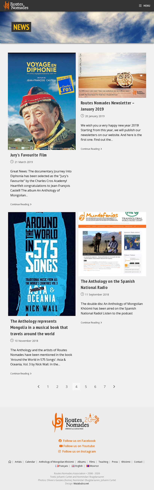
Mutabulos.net (81, 483)
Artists (18, 461)
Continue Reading (21, 204)
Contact (138, 461)
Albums (82, 461)
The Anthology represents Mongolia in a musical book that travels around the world (39, 327)
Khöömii (126, 461)
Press (115, 461)
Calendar (30, 461)
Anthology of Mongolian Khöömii (56, 461)
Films (92, 461)
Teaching (103, 461)
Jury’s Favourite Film (28, 155)
